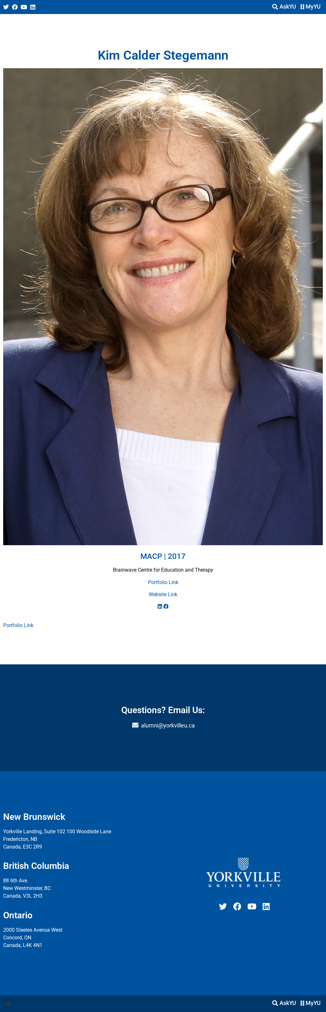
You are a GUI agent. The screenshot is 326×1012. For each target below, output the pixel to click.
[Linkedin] (33, 7)
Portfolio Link (163, 582)
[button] (8, 1003)
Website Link (163, 594)
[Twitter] (6, 7)
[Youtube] (24, 7)
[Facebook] (15, 7)
